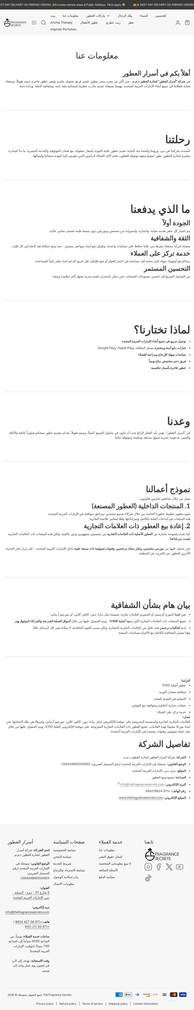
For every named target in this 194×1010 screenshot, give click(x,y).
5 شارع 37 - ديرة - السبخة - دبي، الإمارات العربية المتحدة (30, 895)
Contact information (145, 1003)
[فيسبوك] (159, 867)
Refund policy (67, 1003)
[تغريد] (169, 867)
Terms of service (92, 1003)
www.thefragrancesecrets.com (141, 797)
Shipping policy (118, 1003)
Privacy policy (45, 1003)
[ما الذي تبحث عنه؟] (43, 22)
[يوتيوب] (179, 867)
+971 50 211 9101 (37, 927)
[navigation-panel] (34, 22)
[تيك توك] (148, 878)
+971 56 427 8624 (28, 922)
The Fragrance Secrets (57, 994)
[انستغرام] (148, 867)
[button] (98, 15)
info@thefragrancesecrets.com (27, 912)
